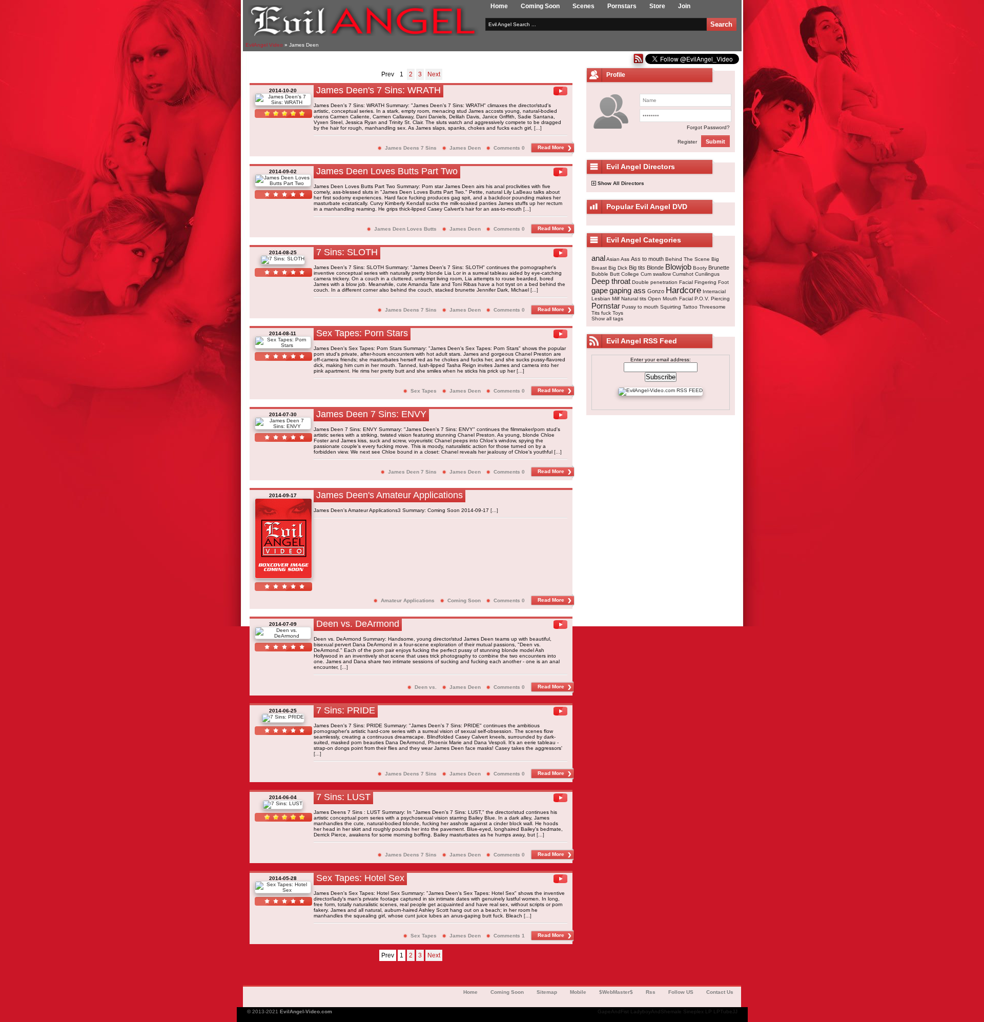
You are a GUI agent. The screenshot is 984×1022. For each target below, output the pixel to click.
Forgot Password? (708, 127)
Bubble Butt (605, 274)
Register (687, 142)
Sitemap (547, 992)
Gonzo (655, 291)
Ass (625, 259)
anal (598, 258)
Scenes (583, 6)
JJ (734, 1011)
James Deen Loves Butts (405, 229)
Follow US (680, 992)
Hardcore (683, 290)
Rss (650, 992)
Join (684, 6)
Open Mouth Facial (670, 298)
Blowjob (678, 266)
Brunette (718, 267)
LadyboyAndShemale (656, 1011)
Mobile (578, 992)
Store (657, 6)
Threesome (712, 307)
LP (708, 1011)
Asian (613, 259)
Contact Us (719, 992)
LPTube (722, 1011)
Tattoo (690, 307)
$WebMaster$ (616, 992)
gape (599, 290)
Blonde (655, 267)
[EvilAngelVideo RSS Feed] (638, 62)
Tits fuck (601, 313)
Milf (616, 298)
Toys (617, 313)
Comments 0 (509, 148)
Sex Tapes (424, 391)
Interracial (714, 291)
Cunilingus (707, 274)
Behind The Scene (687, 259)
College (630, 274)
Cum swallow (656, 274)
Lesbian (600, 298)
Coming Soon (540, 6)
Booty (700, 268)
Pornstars (622, 6)
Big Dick (617, 268)
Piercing (720, 298)
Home (499, 6)
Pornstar (605, 305)
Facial (686, 282)
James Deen (465, 148)
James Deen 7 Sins (412, 472)
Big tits (637, 267)
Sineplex (693, 1011)
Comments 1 (509, 935)
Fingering (705, 282)
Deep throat (610, 281)
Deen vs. (426, 687)
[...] (538, 128)
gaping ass (627, 290)
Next (433, 74)
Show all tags (607, 318)
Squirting (670, 307)
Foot (723, 282)
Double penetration (655, 282)
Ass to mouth (647, 259)
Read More (551, 147)
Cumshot (682, 274)
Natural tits (633, 298)
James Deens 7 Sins (411, 148)
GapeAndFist (613, 1011)
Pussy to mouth (640, 307)
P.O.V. (701, 298)
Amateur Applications (408, 600)
